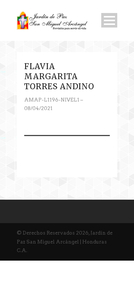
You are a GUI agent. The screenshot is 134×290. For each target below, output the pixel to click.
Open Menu (109, 20)
